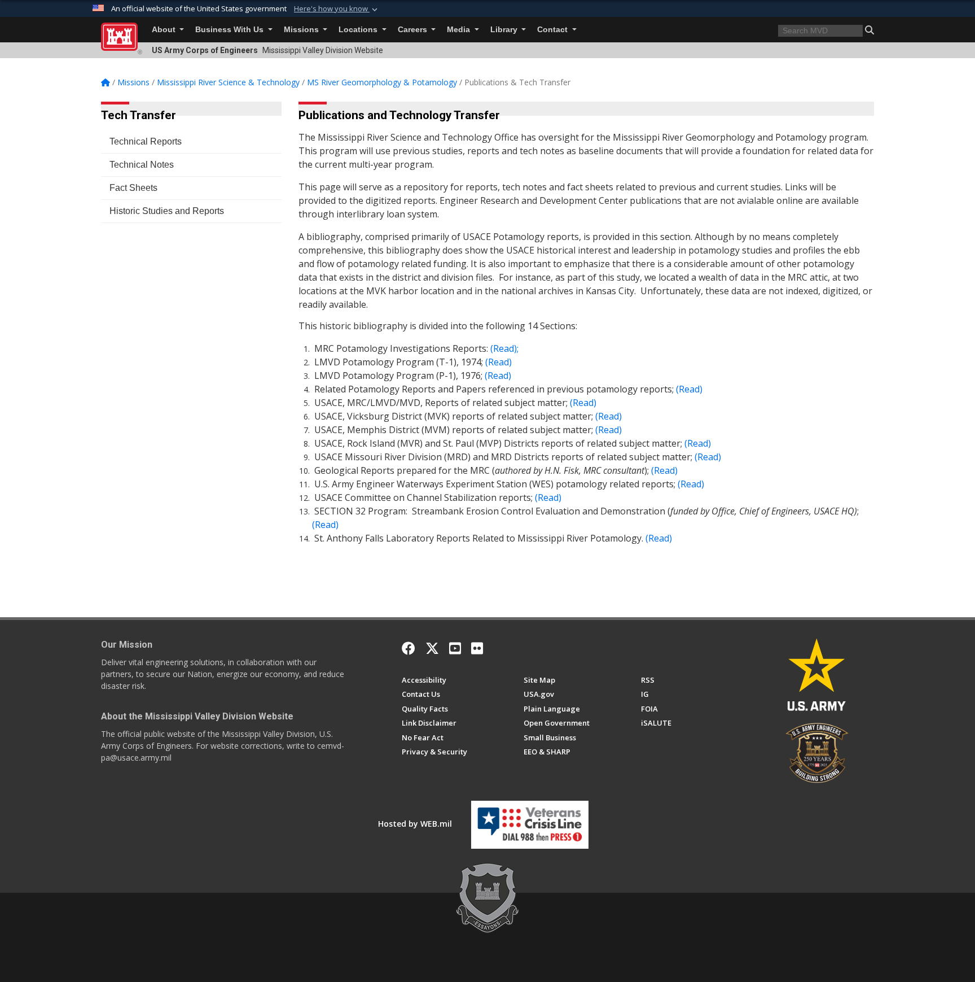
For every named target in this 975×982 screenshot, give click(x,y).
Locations (359, 29)
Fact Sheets (133, 188)
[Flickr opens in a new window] (477, 648)
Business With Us (230, 29)
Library (505, 29)
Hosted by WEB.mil (415, 823)
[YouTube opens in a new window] (455, 648)
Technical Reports (145, 141)
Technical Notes (141, 164)
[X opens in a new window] (432, 648)
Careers (413, 29)
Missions (302, 29)
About (165, 29)
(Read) (689, 389)
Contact (553, 29)
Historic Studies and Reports (166, 211)
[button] (337, 9)
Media (459, 29)
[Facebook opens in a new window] (408, 648)
